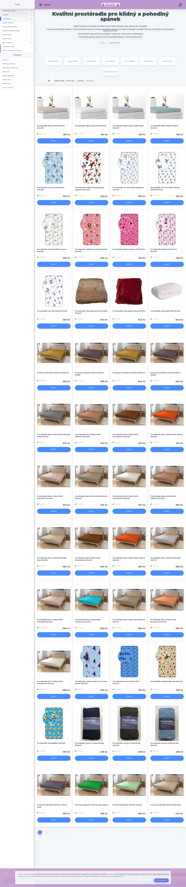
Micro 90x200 (129, 61)
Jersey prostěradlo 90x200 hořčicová (129, 373)
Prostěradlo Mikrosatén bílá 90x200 (90, 126)
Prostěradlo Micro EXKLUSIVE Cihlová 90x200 (166, 435)
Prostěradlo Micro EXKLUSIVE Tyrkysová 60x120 (88, 621)
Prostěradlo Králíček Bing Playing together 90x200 (89, 188)
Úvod (102, 43)
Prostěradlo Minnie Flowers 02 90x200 (163, 250)
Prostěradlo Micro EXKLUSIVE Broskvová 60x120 (163, 621)
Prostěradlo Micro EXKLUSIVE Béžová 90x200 (91, 497)
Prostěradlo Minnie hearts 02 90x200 (129, 249)
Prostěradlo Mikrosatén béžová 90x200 (51, 127)
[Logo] (110, 4)
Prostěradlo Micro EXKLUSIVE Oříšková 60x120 (163, 497)
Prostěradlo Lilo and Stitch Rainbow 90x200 (128, 188)
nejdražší (80, 81)
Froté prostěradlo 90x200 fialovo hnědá (89, 374)
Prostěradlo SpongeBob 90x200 (51, 743)
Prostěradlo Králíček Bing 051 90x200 (166, 681)
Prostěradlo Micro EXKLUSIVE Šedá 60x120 (165, 559)
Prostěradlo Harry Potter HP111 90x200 (126, 682)
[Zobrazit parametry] (49, 81)
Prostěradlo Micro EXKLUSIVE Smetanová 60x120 (50, 682)
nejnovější (90, 81)
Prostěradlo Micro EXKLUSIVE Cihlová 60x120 (129, 559)
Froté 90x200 (167, 61)
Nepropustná (91, 61)
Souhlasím (161, 880)
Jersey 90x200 (72, 61)
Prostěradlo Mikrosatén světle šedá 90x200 (128, 127)
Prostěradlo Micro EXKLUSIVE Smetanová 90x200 (125, 497)
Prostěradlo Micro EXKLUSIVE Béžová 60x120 (129, 621)
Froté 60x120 (148, 61)
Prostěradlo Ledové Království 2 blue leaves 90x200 (91, 682)
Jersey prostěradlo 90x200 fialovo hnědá (165, 374)
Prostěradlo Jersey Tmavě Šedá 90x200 (126, 744)
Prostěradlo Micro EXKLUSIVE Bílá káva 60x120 (51, 559)
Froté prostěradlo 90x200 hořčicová (53, 373)
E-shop (46, 5)
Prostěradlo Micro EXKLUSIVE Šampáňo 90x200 (50, 497)
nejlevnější (70, 81)
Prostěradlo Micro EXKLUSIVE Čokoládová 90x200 (125, 435)
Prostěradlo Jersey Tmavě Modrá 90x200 (89, 744)
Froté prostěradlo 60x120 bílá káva (165, 805)
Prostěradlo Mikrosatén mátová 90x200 (164, 127)
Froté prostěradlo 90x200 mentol (127, 805)
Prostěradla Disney (110, 72)
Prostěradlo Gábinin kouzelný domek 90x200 (91, 250)
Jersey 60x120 (53, 61)
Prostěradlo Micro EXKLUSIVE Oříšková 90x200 (88, 435)
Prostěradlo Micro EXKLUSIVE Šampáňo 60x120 (50, 621)
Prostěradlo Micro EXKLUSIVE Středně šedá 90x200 (53, 435)
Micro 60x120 (110, 61)
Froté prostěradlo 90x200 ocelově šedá (52, 806)
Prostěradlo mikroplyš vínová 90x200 (129, 311)
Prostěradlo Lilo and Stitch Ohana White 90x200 (165, 188)
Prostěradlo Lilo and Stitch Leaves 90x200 (52, 250)
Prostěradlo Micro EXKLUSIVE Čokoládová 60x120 (88, 559)
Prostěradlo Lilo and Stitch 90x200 (52, 311)
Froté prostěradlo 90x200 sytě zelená (91, 805)
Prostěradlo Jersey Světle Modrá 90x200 (164, 744)
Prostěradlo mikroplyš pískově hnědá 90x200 (91, 312)
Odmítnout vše (147, 880)
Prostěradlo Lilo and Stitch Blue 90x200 (50, 188)
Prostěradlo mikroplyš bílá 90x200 (165, 311)
